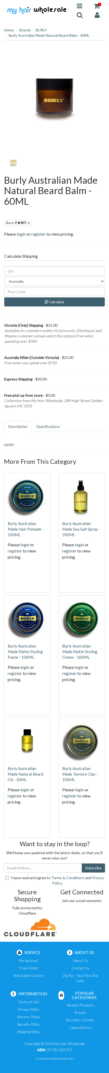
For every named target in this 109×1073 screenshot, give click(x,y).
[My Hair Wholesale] (36, 10)
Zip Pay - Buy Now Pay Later (80, 978)
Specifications (48, 426)
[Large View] (13, 162)
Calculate (56, 302)
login (21, 233)
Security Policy (28, 1024)
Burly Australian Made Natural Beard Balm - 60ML (49, 35)
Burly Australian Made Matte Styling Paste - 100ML (25, 652)
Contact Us (80, 968)
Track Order (29, 968)
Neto (70, 1058)
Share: (10, 223)
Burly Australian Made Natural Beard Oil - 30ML (25, 774)
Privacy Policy (28, 1009)
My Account (28, 960)
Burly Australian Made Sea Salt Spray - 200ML (81, 529)
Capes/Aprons (80, 1027)
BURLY (41, 30)
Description (18, 426)
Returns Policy (28, 1016)
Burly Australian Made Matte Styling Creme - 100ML (79, 652)
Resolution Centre (28, 975)
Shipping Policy (28, 1031)
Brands (25, 30)
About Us (80, 960)
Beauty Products (80, 1005)
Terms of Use (28, 1002)
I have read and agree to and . (57, 880)
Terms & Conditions (67, 877)
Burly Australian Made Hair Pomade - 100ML (26, 529)
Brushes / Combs (80, 1020)
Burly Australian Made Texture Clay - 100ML (80, 774)
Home (9, 30)
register (38, 233)
